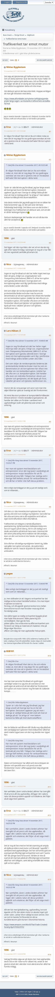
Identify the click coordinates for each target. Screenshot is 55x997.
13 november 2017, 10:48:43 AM (14, 268)
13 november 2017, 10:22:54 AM (14, 242)
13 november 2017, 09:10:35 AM (14, 131)
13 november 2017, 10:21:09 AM (14, 159)
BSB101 (10, 651)
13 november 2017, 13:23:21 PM (14, 421)
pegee (9, 573)
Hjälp (16, 992)
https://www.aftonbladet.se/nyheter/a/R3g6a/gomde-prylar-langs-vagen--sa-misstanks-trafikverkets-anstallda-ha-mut (27, 101)
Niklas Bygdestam (16, 67)
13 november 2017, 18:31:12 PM (14, 578)
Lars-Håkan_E (13, 330)
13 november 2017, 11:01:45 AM (14, 335)
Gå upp (5, 976)
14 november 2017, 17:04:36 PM (14, 879)
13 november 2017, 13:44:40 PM (14, 455)
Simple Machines (33, 994)
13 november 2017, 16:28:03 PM (14, 506)
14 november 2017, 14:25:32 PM (14, 786)
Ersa (8, 126)
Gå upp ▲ (36, 992)
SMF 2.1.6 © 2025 (22, 994)
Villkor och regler (26, 992)
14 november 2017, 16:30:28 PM (14, 815)
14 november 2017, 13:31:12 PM (14, 655)
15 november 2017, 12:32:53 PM (14, 954)
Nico (8, 264)
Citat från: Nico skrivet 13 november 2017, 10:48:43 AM (28, 341)
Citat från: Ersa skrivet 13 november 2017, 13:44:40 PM (28, 584)
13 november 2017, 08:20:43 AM (14, 71)
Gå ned (5, 60)
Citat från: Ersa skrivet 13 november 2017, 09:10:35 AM (28, 165)
